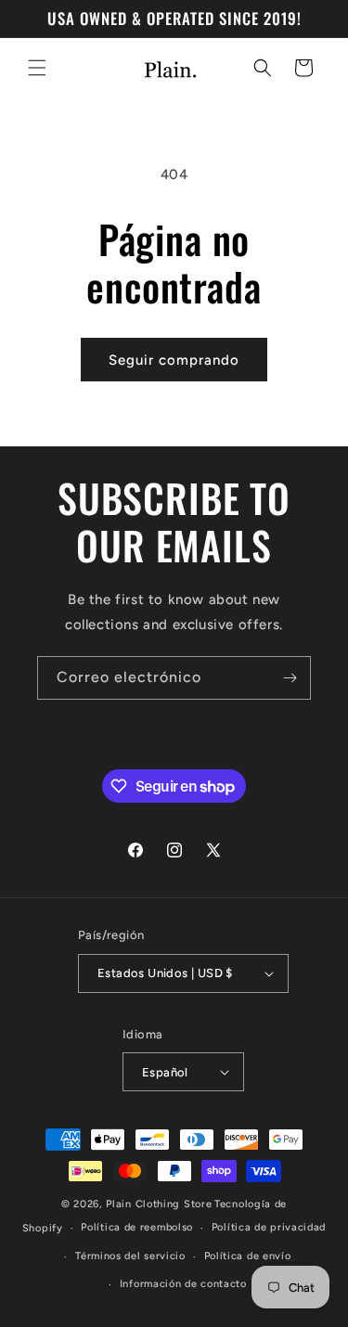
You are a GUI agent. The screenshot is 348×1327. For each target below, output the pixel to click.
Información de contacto (183, 1284)
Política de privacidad (269, 1227)
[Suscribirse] (289, 678)
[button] (37, 67)
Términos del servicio (130, 1256)
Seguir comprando (174, 360)
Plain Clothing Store (159, 1204)
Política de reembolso (137, 1227)
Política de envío (247, 1256)
